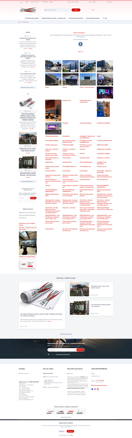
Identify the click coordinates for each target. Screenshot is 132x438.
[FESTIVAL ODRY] (88, 158)
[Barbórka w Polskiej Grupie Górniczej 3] (70, 176)
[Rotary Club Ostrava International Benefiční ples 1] (88, 176)
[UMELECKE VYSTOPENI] (105, 150)
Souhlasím (70, 431)
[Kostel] (105, 110)
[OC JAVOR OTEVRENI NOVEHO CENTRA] (70, 141)
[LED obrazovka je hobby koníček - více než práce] (28, 162)
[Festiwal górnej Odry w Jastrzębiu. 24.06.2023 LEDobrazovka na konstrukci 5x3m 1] (105, 224)
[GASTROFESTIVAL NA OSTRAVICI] (53, 158)
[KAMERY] (70, 128)
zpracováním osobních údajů (63, 354)
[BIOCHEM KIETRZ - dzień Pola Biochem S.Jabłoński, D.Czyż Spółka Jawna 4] (105, 217)
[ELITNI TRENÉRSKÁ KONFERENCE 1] (105, 186)
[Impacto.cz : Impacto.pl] (70, 210)
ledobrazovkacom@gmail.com (26, 390)
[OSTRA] (88, 154)
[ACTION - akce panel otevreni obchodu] (88, 145)
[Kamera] (53, 186)
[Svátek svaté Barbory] (53, 145)
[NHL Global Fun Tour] (105, 79)
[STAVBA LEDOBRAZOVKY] (105, 141)
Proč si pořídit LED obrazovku (28, 73)
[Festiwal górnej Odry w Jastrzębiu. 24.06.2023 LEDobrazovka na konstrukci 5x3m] (88, 224)
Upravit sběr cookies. (66, 417)
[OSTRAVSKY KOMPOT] (105, 154)
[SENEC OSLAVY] (105, 167)
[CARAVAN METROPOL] (53, 137)
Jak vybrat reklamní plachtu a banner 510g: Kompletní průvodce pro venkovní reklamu (28, 116)
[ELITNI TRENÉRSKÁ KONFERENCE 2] (53, 190)
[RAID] (105, 137)
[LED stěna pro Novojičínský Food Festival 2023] (70, 195)
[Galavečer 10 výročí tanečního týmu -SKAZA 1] (70, 154)
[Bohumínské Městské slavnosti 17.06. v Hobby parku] (105, 210)
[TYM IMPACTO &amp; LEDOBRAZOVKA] (88, 141)
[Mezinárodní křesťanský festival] (53, 167)
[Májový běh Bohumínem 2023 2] (53, 195)
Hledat (76, 10)
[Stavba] (53, 110)
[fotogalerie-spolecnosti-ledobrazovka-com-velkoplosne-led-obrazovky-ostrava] (80, 44)
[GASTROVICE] (70, 158)
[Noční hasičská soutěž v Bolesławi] (88, 195)
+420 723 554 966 (85, 1)
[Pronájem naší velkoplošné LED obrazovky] (70, 229)
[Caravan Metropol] (88, 181)
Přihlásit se (33, 198)
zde (72, 435)
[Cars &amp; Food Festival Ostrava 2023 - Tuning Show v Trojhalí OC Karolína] (88, 210)
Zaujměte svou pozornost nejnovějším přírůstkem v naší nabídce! (28, 57)
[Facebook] (92, 389)
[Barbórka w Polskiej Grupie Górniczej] (53, 176)
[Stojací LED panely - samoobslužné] (88, 110)
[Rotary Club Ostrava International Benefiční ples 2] (105, 176)
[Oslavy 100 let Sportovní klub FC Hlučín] (53, 224)
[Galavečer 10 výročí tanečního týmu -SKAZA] (53, 154)
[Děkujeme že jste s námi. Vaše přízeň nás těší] (28, 138)
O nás (21, 1)
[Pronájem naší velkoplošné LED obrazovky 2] (105, 229)
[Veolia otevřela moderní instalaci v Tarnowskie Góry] (88, 186)
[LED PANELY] (70, 171)
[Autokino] (88, 79)
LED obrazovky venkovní (93, 18)
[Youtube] (98, 389)
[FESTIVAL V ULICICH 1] (105, 158)
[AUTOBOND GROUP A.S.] (70, 167)
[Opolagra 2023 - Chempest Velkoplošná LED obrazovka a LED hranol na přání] (105, 195)
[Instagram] (95, 389)
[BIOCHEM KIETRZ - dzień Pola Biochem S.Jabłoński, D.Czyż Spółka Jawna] (53, 217)
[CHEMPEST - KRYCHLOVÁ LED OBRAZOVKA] (88, 137)
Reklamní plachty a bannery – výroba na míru (54, 18)
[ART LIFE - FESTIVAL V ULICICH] (53, 150)
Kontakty (27, 1)
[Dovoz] (70, 93)
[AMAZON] (53, 128)
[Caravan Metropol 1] (105, 181)
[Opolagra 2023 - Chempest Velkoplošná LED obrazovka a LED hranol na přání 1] (53, 202)
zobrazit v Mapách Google (52, 376)
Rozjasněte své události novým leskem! (28, 39)
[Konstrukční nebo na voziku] (88, 66)
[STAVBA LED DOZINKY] (105, 128)
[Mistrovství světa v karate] (70, 79)
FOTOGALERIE (45, 1)
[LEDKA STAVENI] (53, 171)
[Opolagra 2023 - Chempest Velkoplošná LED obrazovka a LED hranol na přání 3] (70, 202)
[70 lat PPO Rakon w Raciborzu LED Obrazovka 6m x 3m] (53, 181)
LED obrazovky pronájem (32, 18)
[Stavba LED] (53, 79)
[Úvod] (30, 10)
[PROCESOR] (53, 163)
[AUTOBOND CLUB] (88, 167)
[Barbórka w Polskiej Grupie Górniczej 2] (105, 93)
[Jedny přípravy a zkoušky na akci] (70, 186)
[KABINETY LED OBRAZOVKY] (105, 163)
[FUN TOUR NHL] (105, 66)
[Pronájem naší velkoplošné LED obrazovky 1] (88, 229)
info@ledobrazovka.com (24, 392)
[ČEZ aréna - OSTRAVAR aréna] (70, 66)
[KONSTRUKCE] (70, 163)
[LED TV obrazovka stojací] (88, 93)
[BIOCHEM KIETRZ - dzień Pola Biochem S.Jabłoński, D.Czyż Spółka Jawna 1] (70, 217)
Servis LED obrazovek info (76, 18)
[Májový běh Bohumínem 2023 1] (105, 190)
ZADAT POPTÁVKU (34, 1)
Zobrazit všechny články (27, 181)
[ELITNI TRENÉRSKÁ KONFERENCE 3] (70, 190)
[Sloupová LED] (70, 110)
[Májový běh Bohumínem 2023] (88, 190)
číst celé (30, 48)
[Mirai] (53, 93)
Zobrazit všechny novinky (27, 87)
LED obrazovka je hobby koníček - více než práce (28, 174)
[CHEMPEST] (70, 137)
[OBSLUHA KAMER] (70, 145)
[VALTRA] (88, 150)
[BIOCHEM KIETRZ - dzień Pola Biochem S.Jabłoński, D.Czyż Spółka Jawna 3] (88, 217)
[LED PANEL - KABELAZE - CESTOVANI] (105, 171)
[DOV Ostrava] (53, 66)
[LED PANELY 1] (53, 229)
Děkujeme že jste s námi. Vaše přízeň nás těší (28, 149)
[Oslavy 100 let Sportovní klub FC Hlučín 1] (70, 224)
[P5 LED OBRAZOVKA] (88, 163)
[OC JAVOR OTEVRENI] (53, 141)
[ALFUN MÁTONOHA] (88, 128)
